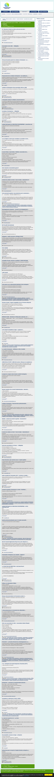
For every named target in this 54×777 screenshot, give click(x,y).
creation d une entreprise (43, 31)
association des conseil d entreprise (9, 346)
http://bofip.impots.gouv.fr (8, 42)
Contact (40, 14)
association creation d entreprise (44, 25)
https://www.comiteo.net (8, 359)
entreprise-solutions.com (8, 500)
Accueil (3, 14)
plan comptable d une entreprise (20, 639)
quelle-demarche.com (7, 762)
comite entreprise (43, 11)
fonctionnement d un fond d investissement (43, 43)
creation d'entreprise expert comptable (22, 345)
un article (30, 14)
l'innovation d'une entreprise (13, 658)
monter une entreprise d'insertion (24, 678)
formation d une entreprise (14, 714)
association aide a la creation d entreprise (44, 24)
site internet (34, 11)
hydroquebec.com (7, 473)
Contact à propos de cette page (39, 770)
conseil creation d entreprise (19, 416)
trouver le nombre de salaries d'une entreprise (18, 659)
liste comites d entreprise (43, 47)
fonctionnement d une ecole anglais (43, 57)
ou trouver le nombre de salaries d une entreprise (17, 660)
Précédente (9, 766)
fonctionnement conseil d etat (43, 40)
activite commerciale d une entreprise (20, 300)
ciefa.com (5, 712)
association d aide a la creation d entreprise (44, 21)
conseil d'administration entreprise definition (16, 298)
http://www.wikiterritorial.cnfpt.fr (9, 620)
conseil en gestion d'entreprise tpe (13, 344)
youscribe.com (6, 136)
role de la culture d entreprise (43, 53)
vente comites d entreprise (43, 52)
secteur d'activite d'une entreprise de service (18, 680)
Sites (13, 14)
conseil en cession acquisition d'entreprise (10, 207)
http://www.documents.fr (8, 429)
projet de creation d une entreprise (42, 30)
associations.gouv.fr (7, 177)
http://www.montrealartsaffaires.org (10, 401)
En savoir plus (26, 775)
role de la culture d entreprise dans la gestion (43, 50)
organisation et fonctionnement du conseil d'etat (21, 539)
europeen (5, 11)
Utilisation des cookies (29, 770)
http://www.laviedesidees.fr (8, 537)
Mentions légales (8, 770)
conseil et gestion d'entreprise (13, 205)
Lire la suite (4, 40)
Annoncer (35, 14)
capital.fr (5, 85)
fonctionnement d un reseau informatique (43, 59)
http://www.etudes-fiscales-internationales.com (12, 203)
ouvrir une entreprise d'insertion (12, 678)
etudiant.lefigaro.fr (7, 73)
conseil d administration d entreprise (24, 206)
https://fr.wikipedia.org (7, 56)
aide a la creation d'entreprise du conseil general (44, 39)
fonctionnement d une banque (43, 54)
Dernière (16, 766)
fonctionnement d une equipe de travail (44, 45)
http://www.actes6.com (8, 97)
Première (5, 766)
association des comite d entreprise (43, 27)
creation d (24, 11)
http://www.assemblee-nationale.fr (9, 696)
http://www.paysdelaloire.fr (8, 552)
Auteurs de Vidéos (18, 14)
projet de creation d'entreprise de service (15, 414)
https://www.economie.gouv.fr (9, 657)
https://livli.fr (6, 343)
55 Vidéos (8, 26)
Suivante (13, 766)
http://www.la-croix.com (8, 732)
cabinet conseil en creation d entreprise (21, 415)
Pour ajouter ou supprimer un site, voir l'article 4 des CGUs (12, 771)
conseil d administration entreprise (9, 206)
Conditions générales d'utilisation (18, 770)
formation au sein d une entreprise (14, 713)
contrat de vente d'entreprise (26, 714)
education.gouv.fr (7, 327)
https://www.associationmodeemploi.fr (10, 636)
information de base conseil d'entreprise (17, 638)
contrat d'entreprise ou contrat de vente (10, 715)
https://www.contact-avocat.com (9, 296)
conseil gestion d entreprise (26, 205)
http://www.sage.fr (7, 222)
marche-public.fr (7, 165)
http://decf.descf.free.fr (8, 580)
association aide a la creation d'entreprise (43, 34)
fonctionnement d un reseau (43, 48)
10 (10, 767)
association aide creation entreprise (43, 36)
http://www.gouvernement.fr (8, 108)
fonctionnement (15, 11)
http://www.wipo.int (7, 487)
